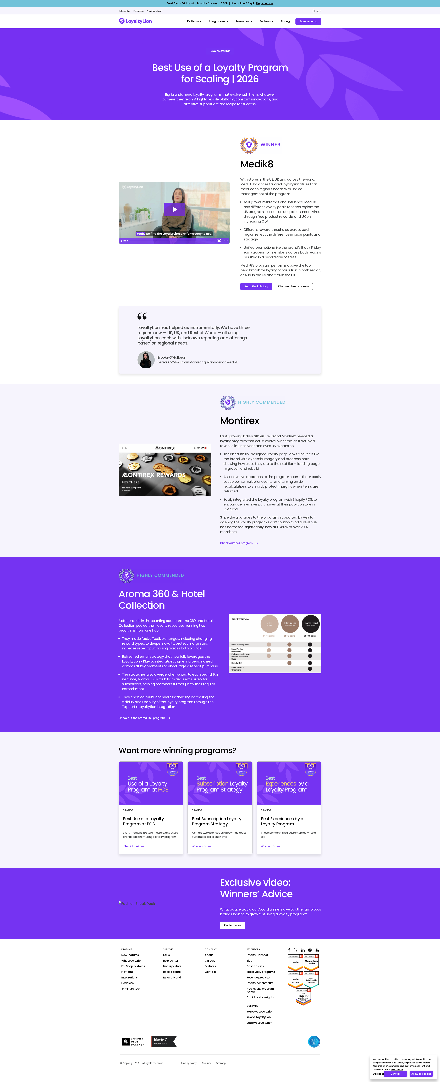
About (209, 955)
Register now (264, 3)
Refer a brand (172, 977)
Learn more (397, 1069)
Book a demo (308, 21)
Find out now (232, 925)
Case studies (255, 966)
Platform (127, 971)
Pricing (285, 21)
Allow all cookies (421, 1073)
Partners (210, 966)
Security (206, 1063)
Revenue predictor (258, 977)
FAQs (166, 955)
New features (130, 955)
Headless (127, 983)
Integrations (129, 977)
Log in (318, 11)
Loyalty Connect (257, 955)
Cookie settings (377, 1073)
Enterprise (139, 11)
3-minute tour (154, 11)
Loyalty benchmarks (259, 983)
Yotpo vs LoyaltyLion (259, 1011)
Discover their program (293, 286)
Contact (210, 971)
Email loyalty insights (260, 997)
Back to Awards (220, 51)
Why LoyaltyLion (131, 960)
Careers (210, 960)
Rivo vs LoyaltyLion (258, 1017)
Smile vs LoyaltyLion (259, 1022)
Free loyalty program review (260, 990)
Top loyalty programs (260, 971)
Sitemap (221, 1063)
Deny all (395, 1073)
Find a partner (172, 966)
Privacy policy (188, 1063)
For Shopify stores (133, 966)
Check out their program (236, 543)
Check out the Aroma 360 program (142, 718)
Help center (124, 11)
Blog (249, 960)
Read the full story (256, 286)
